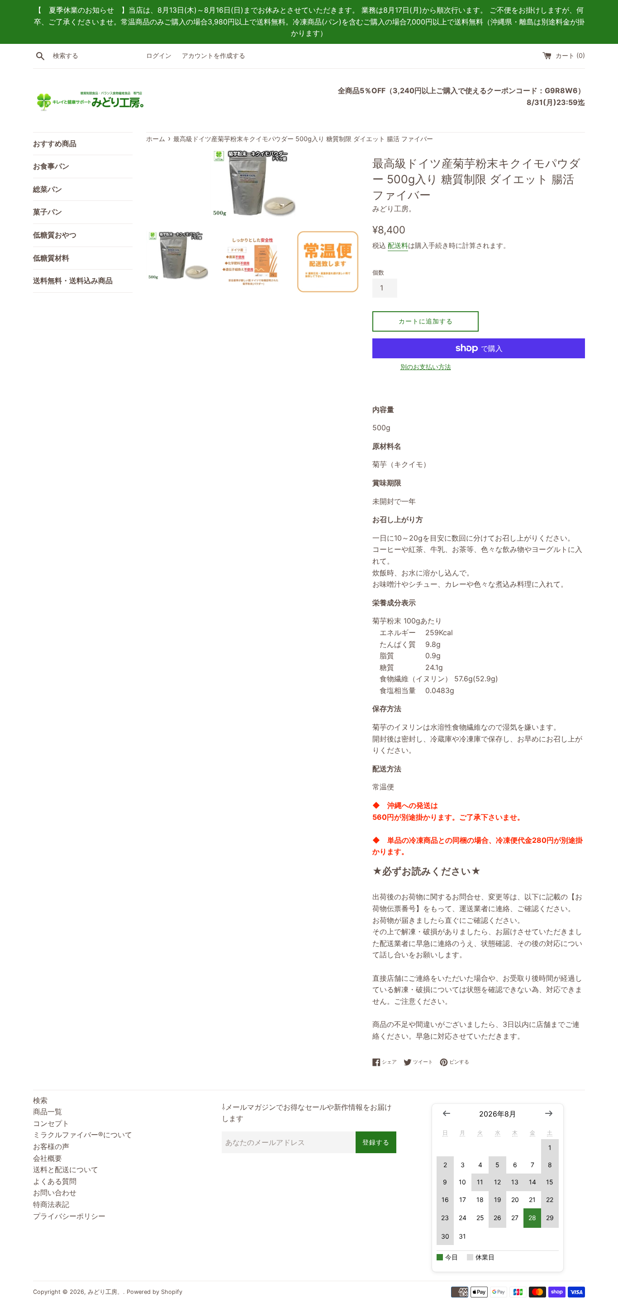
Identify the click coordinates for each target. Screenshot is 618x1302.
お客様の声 (51, 1146)
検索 (40, 1100)
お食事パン (51, 166)
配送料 (398, 245)
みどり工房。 (105, 1291)
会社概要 (47, 1158)
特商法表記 (51, 1204)
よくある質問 (54, 1181)
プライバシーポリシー (69, 1216)
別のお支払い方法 (425, 367)
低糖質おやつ (54, 234)
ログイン (158, 55)
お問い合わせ (54, 1192)
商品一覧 (47, 1111)
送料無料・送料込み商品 (73, 280)
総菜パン (47, 189)
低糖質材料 (51, 257)
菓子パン (47, 211)
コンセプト (51, 1123)
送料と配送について (65, 1169)
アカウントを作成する (213, 55)
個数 (378, 272)
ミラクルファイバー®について (82, 1134)
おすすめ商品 (54, 143)
